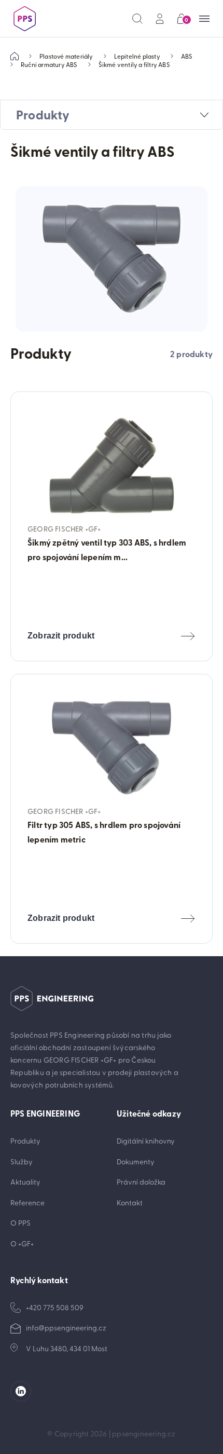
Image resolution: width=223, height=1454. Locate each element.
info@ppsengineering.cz (66, 1328)
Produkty (25, 1141)
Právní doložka (141, 1182)
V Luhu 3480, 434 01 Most (66, 1348)
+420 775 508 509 (54, 1307)
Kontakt (130, 1202)
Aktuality (25, 1182)
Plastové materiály (66, 56)
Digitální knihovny (146, 1141)
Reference (27, 1202)
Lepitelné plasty (137, 56)
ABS (187, 56)
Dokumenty (136, 1161)
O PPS (20, 1223)
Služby (21, 1161)
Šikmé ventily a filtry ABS (134, 64)
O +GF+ (22, 1243)
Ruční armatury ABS (49, 64)
